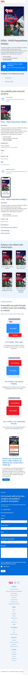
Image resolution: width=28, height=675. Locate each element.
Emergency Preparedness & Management (14, 591)
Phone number (5, 525)
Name (2, 518)
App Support (14, 644)
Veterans (14, 624)
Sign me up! (6, 566)
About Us (14, 652)
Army (14, 611)
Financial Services (14, 595)
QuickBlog (14, 640)
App (14, 632)
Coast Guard (14, 613)
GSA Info (14, 656)
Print (14, 630)
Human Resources (14, 599)
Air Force (14, 609)
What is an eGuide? (5, 233)
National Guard (14, 618)
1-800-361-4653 (6, 509)
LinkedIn (15, 583)
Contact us (6, 479)
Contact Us (14, 660)
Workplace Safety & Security (14, 603)
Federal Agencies (14, 593)
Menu (26, 1)
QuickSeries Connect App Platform (9, 227)
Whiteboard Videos (14, 634)
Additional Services (14, 646)
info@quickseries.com (8, 512)
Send (3, 571)
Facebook (18, 583)
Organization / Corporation (8, 538)
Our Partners (14, 654)
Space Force (14, 622)
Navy (14, 620)
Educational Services (14, 589)
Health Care (14, 597)
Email (2, 532)
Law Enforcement (14, 601)
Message (3, 545)
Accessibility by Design (14, 642)
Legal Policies (14, 658)
